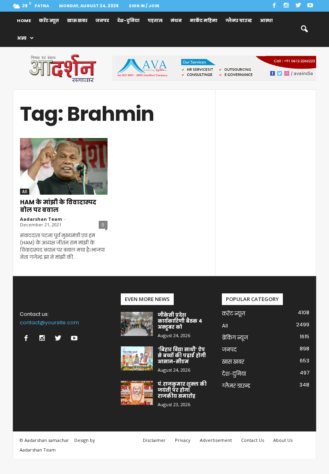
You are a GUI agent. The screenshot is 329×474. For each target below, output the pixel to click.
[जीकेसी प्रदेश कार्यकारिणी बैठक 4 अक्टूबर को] (137, 324)
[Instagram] (286, 6)
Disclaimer (154, 440)
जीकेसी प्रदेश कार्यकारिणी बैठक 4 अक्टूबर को (180, 320)
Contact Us (252, 440)
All (24, 191)
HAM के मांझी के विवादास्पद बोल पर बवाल (58, 206)
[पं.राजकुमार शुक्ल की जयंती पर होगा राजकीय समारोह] (137, 393)
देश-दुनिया (128, 20)
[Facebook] (274, 6)
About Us (282, 440)
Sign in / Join (144, 6)
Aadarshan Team (41, 219)
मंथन (176, 20)
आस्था (266, 20)
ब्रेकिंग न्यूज (235, 338)
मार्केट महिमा (203, 20)
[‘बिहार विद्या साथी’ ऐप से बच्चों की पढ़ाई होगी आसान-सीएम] (137, 358)
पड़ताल (155, 20)
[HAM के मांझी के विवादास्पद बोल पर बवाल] (64, 166)
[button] (304, 29)
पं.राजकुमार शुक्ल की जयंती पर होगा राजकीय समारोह (182, 389)
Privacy (183, 440)
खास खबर (77, 20)
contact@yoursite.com (49, 322)
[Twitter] (298, 6)
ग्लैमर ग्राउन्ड (238, 20)
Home (24, 20)
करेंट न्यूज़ (49, 20)
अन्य (21, 38)
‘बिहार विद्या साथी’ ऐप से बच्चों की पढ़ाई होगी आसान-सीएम (182, 355)
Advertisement (216, 440)
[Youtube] (310, 6)
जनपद (102, 20)
